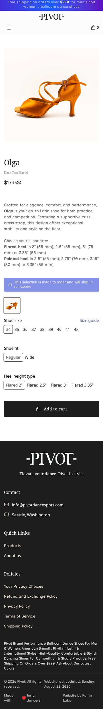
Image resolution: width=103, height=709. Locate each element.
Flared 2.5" (37, 385)
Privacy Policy (17, 606)
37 (34, 329)
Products (12, 545)
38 (42, 329)
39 (50, 329)
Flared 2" (14, 385)
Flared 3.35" (83, 385)
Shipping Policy (18, 626)
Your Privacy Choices (23, 586)
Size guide (89, 320)
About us (12, 555)
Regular (13, 357)
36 (25, 329)
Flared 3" (59, 385)
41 (68, 329)
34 (8, 329)
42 (76, 329)
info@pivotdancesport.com (38, 505)
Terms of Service (19, 616)
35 (16, 329)
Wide (29, 357)
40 (59, 329)
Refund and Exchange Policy (31, 596)
